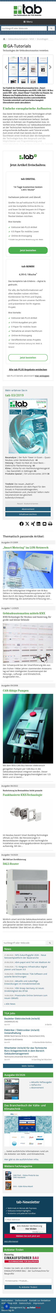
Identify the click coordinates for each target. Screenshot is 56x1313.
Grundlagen (42, 39)
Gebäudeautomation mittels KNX (24, 613)
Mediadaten (7, 1300)
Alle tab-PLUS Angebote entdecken (28, 369)
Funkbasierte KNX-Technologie (22, 795)
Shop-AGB (12, 1303)
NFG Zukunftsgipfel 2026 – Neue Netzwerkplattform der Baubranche (25, 956)
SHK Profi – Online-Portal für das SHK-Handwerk (26, 1176)
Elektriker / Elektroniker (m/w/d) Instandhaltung (21, 1031)
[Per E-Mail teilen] (44, 523)
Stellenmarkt (21, 1300)
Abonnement (28, 509)
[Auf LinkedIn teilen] (39, 525)
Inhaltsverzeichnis (28, 514)
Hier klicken (31, 1228)
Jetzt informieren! (11, 1241)
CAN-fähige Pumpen (16, 690)
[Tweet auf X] (27, 525)
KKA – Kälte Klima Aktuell (23, 1186)
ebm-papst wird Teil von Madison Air (27, 962)
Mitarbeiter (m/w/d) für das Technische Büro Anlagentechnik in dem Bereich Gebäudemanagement (25, 1050)
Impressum (38, 1303)
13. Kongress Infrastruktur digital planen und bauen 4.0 (25, 968)
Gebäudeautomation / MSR (21, 39)
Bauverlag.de (7, 1310)
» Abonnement (37, 1087)
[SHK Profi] (9, 1176)
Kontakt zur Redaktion (40, 1300)
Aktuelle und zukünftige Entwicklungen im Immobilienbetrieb (22, 982)
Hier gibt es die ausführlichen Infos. (21, 1159)
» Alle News (9, 1003)
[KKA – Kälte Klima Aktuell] (9, 1186)
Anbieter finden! (29, 1287)
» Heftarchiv (35, 1084)
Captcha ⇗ (38, 1232)
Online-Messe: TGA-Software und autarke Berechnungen (25, 975)
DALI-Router (11, 863)
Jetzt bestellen (28, 250)
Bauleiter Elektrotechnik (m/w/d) (22, 1018)
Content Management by (13, 1307)
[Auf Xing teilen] (33, 525)
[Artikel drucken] (50, 523)
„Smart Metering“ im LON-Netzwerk (26, 547)
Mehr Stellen (28, 1066)
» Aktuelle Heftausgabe (41, 1082)
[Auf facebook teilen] (21, 525)
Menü (29, 21)
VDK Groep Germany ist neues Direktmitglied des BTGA (24, 989)
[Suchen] (51, 28)
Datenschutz (25, 1303)
